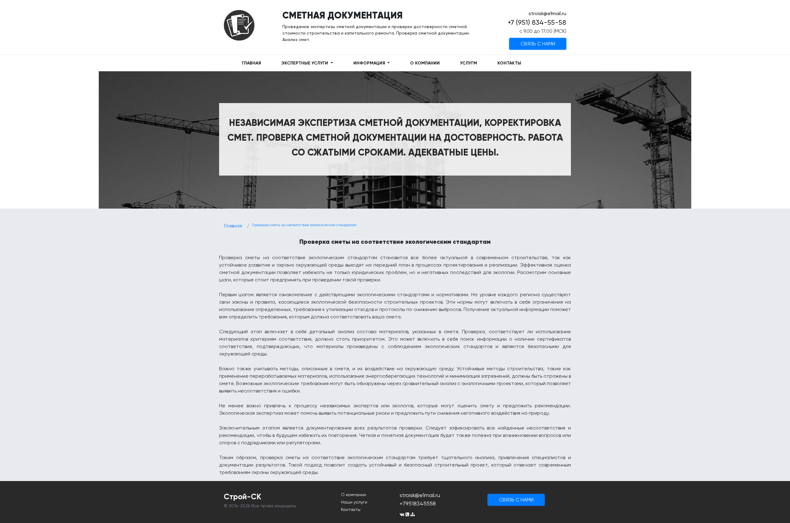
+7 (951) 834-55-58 (537, 22)
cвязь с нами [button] (538, 44)
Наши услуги (354, 502)
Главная (233, 226)
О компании (353, 494)
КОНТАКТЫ (509, 63)
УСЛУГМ (468, 63)
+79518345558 (418, 503)
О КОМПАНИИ (425, 63)
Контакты (350, 509)
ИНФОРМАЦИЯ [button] (369, 63)
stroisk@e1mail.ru (547, 13)
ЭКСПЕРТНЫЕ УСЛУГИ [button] (305, 63)
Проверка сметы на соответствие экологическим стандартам (304, 225)
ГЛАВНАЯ (251, 63)
